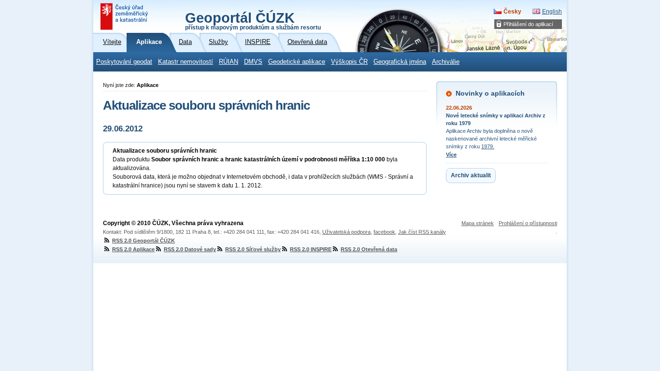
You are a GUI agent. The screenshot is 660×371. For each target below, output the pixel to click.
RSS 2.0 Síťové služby (253, 249)
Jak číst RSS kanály (422, 232)
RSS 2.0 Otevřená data (369, 249)
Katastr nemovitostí (185, 61)
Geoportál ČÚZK (253, 20)
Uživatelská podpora (346, 232)
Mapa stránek (477, 223)
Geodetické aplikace (296, 61)
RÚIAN (228, 61)
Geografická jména (399, 61)
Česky (512, 11)
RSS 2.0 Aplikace (133, 249)
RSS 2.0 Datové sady (190, 249)
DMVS (253, 61)
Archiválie (445, 61)
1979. (487, 146)
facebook (384, 232)
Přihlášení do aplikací (528, 24)
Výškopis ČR (349, 61)
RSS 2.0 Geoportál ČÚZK (143, 240)
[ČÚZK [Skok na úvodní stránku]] (125, 16)
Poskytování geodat (124, 61)
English (552, 11)
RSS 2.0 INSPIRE (310, 249)
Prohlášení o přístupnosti (528, 223)
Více (451, 154)
